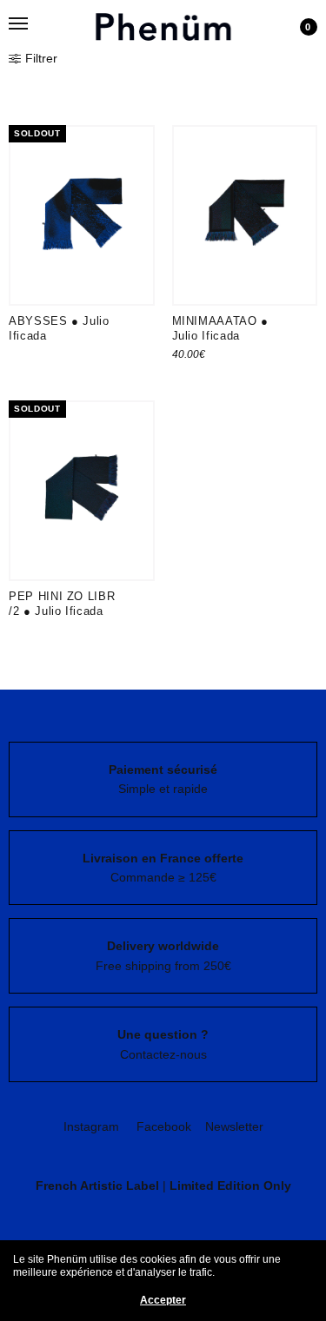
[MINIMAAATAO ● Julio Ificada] (245, 215)
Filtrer (41, 58)
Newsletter (234, 1126)
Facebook (163, 1126)
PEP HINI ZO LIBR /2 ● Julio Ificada (62, 604)
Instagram (91, 1126)
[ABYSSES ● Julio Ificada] (82, 215)
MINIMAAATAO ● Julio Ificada (220, 328)
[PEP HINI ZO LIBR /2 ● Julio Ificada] (82, 490)
